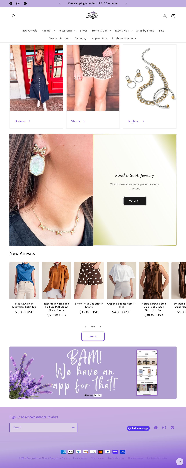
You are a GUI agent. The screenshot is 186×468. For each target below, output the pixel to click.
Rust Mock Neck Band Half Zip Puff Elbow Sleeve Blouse (56, 307)
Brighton (134, 121)
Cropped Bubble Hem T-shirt (121, 305)
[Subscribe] (73, 427)
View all (93, 336)
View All (134, 201)
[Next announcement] (126, 3)
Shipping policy (135, 458)
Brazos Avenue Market (38, 458)
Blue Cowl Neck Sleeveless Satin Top (24, 305)
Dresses (20, 121)
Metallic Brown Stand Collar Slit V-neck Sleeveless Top (154, 307)
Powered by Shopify (59, 458)
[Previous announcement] (60, 3)
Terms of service (116, 458)
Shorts (75, 121)
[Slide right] (100, 326)
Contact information (157, 458)
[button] (13, 16)
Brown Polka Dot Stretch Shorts (89, 305)
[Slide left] (85, 326)
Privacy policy (97, 458)
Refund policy (80, 458)
